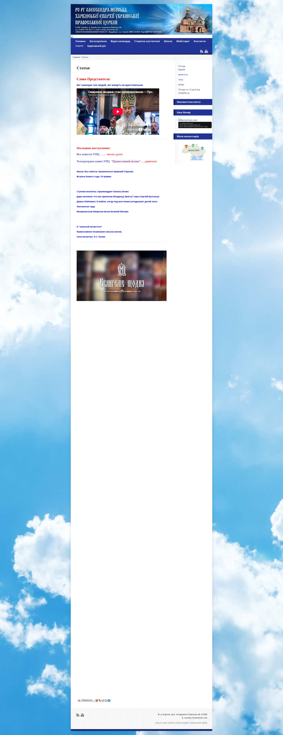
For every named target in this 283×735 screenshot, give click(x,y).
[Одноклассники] (103, 700)
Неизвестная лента (189, 102)
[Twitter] (106, 700)
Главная (76, 57)
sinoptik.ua (183, 93)
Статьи (85, 57)
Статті (79, 46)
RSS (201, 51)
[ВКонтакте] (109, 700)
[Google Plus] (96, 700)
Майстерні (183, 41)
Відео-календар (120, 41)
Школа (168, 41)
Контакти (200, 41)
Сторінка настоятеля (147, 41)
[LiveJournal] (99, 700)
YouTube (206, 51)
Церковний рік (96, 46)
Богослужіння (98, 41)
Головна (80, 41)
